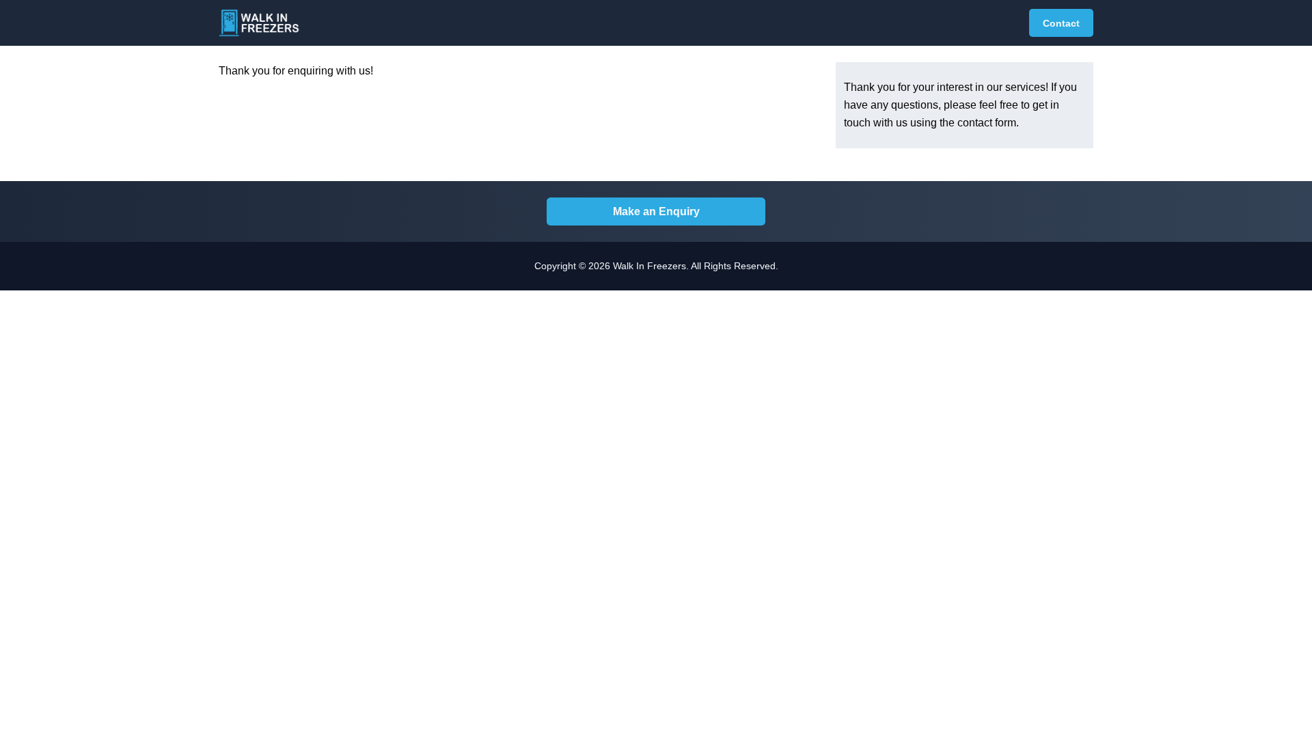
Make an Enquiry (656, 211)
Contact (1061, 23)
